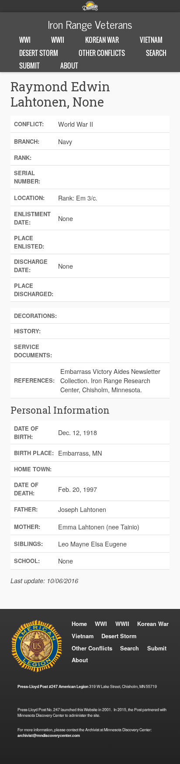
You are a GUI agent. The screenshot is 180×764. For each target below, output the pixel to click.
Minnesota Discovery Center (90, 5)
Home (79, 624)
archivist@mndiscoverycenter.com (48, 735)
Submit (29, 65)
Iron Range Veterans (90, 24)
